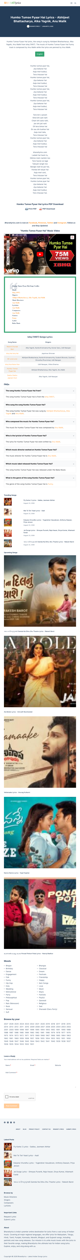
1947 (16, 1041)
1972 (22, 1035)
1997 (27, 1030)
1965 (58, 1035)
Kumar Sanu (56, 348)
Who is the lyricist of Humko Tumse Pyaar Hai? (26, 436)
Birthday (9, 969)
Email (32, 1065)
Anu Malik (41, 297)
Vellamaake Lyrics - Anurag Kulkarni (17, 792)
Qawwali (42, 1000)
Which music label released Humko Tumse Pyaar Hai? (29, 464)
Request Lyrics (58, 1129)
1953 (53, 1038)
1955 (42, 1038)
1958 (27, 1038)
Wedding (9, 989)
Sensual (9, 1009)
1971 (27, 1035)
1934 (16, 1044)
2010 (27, 1027)
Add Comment (11, 1073)
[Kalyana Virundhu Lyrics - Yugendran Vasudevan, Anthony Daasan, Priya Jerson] (8, 522)
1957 (32, 1038)
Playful (42, 998)
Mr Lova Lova (12, 359)
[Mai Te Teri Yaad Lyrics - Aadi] (8, 512)
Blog (24, 1129)
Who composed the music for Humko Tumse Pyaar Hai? (30, 421)
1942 (42, 1041)
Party (8, 995)
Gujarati (53, 1237)
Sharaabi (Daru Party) (48, 1009)
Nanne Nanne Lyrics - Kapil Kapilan (16, 873)
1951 (63, 1038)
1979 (53, 1033)
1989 (68, 1030)
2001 (6, 1030)
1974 (11, 1035)
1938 (63, 1041)
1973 (16, 1035)
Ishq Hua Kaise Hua (12, 364)
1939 (58, 1041)
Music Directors (10, 1197)
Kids (8, 986)
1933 (22, 1044)
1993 (48, 1030)
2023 (27, 1024)
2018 (53, 1024)
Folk (7, 977)
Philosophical (11, 998)
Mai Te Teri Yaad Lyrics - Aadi (34, 511)
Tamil (11, 1237)
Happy (41, 980)
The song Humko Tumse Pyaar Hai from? (23, 391)
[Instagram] (11, 1122)
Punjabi (18, 1237)
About (18, 1129)
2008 (37, 1027)
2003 (63, 1027)
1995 (37, 1030)
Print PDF (32, 209)
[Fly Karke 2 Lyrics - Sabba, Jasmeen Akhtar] (8, 502)
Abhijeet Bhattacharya (20, 297)
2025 (16, 1024)
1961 (11, 1038)
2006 (48, 1027)
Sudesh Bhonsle (62, 358)
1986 (16, 1033)
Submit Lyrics (71, 1129)
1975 (6, 1035)
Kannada (26, 1237)
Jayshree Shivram (48, 353)
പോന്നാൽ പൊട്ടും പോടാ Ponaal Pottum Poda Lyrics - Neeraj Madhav (28, 953)
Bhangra (42, 966)
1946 (22, 1041)
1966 (53, 1035)
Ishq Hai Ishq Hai (12, 353)
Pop (7, 1000)
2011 (21, 1027)
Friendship (43, 977)
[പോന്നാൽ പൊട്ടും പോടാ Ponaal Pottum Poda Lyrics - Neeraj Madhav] (40, 913)
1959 (22, 1038)
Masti (41, 989)
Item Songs (43, 983)
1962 (6, 1038)
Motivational (11, 992)
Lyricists (7, 1206)
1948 (11, 1041)
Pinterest (42, 223)
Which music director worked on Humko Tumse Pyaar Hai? (31, 450)
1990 (63, 1030)
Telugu (70, 1235)
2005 (53, 1027)
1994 (42, 1030)
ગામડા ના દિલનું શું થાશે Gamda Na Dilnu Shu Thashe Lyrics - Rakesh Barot (49, 542)
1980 (48, 1033)
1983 (32, 1033)
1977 (63, 1033)
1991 (58, 1030)
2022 (32, 1024)
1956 (37, 1038)
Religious (42, 1003)
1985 (22, 1033)
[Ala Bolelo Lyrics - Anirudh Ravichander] (40, 671)
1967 (48, 1035)
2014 (6, 1027)
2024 (22, 1024)
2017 (58, 1024)
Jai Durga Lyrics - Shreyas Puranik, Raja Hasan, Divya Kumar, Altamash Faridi (43, 1173)
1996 (32, 1030)
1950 (68, 1038)
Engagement (11, 974)
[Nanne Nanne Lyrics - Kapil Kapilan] (40, 832)
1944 (32, 1041)
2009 (32, 1027)
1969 (37, 1035)
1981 (42, 1033)
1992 (53, 1030)
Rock (8, 1006)
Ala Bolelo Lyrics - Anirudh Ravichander (18, 712)
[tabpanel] (40, 126)
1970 (32, 1035)
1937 (68, 1041)
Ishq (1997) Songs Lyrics (40, 337)
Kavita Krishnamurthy (43, 348)
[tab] (39, 54)
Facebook (33, 223)
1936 (6, 1044)
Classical (42, 969)
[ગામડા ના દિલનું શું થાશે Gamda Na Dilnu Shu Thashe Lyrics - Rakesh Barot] (8, 543)
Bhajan (9, 966)
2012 (16, 1027)
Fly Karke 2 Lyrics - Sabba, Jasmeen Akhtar (39, 500)
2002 (68, 1027)
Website (58, 1065)
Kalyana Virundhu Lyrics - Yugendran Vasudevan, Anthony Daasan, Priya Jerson (44, 1164)
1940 (53, 1041)
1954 (48, 1038)
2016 (63, 1024)
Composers (8, 1203)
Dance (8, 971)
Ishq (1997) (16, 292)
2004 (58, 1027)
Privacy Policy (34, 1129)
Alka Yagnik (33, 297)
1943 (37, 1041)
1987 (11, 1033)
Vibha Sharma (53, 364)
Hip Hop (9, 983)
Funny (14, 318)
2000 (11, 1030)
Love (41, 986)
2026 (11, 1024)
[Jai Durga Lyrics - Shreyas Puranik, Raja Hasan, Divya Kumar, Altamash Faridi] (8, 533)
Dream (41, 971)
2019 (48, 1024)
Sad (40, 1006)
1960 (16, 1038)
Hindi (6, 1237)
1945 (27, 1041)
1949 (6, 1041)
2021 (37, 1024)
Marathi (34, 1237)
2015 (68, 1024)
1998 (22, 1030)
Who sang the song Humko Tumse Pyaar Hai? (26, 405)
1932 (27, 1044)
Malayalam (61, 1235)
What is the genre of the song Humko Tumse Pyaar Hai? (30, 478)
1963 (68, 1035)
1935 (11, 1044)
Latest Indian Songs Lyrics (37, 1256)
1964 (63, 1035)
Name (8, 1065)
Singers (7, 1200)
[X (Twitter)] (8, 1122)
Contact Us (46, 1129)
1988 (6, 1033)
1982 (37, 1033)
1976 (68, 1033)
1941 (48, 1041)
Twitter (50, 223)
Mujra (41, 992)
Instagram (61, 223)
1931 (32, 1044)
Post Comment (11, 1106)
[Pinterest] (14, 1122)
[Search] (75, 3)
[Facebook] (5, 1122)
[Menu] (71, 3)
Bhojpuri (41, 1237)
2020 (42, 1024)
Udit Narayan (66, 348)
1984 (27, 1033)
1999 (16, 1030)
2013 (11, 1027)
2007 (42, 1027)
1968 (42, 1035)
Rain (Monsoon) (12, 1003)
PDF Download (48, 209)
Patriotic (42, 995)
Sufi (7, 1012)
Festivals (42, 974)
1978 (58, 1033)
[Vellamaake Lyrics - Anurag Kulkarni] (40, 752)
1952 (58, 1038)
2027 (6, 1024)
